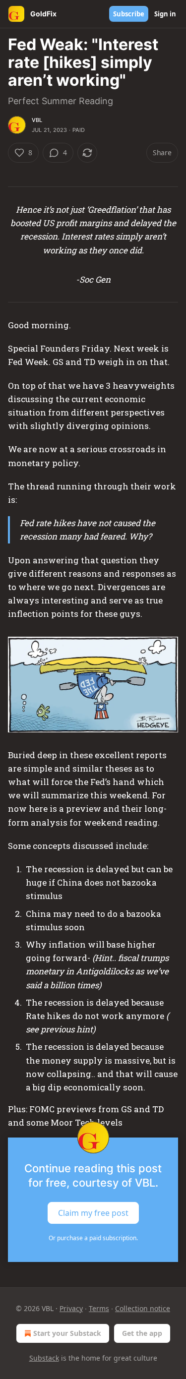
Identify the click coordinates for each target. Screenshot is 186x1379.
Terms (99, 1308)
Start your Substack (67, 1333)
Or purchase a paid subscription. (93, 1238)
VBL (37, 120)
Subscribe (128, 13)
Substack (44, 1358)
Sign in (165, 13)
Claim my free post (93, 1212)
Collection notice (142, 1308)
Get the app (142, 1333)
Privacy (71, 1308)
